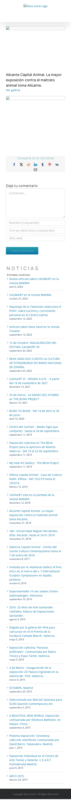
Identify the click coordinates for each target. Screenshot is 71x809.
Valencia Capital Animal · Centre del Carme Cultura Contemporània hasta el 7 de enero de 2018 (35, 551)
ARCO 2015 (16, 776)
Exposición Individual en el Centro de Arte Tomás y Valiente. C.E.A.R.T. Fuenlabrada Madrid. (33, 760)
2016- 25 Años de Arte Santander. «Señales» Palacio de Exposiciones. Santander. (32, 611)
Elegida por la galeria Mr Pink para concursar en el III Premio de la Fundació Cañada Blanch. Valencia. (32, 632)
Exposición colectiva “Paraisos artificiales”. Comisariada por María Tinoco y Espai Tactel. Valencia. (32, 652)
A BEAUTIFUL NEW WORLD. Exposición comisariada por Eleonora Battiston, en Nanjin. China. (35, 720)
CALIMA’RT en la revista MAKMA (30, 295)
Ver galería (13, 90)
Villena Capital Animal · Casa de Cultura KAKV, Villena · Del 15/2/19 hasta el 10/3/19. (35, 479)
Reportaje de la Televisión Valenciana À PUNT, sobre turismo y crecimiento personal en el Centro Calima (35, 311)
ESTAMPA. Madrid (21, 688)
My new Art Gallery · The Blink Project (34, 463)
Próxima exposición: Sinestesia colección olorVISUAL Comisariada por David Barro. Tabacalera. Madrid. (34, 740)
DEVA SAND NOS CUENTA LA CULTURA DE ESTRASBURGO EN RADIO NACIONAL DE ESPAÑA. (35, 363)
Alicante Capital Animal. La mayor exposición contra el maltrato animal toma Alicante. (33, 515)
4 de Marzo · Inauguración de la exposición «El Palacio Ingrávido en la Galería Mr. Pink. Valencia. (33, 672)
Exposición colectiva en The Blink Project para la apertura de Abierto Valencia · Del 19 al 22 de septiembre (33, 447)
